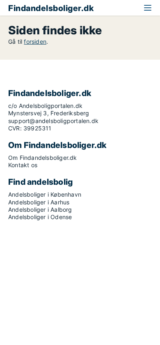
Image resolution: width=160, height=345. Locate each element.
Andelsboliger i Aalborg (40, 209)
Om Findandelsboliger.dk (42, 157)
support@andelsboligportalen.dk (53, 120)
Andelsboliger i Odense (40, 216)
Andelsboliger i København (44, 194)
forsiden (35, 41)
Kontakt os (22, 164)
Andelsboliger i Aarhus (38, 202)
